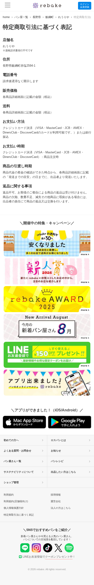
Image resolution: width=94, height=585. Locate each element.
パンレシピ (57, 461)
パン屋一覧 (21, 17)
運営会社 (56, 501)
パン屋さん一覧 (12, 461)
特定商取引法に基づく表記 (19, 514)
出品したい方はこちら (63, 471)
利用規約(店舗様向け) (16, 501)
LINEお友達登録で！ (49, 556)
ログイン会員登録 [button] (84, 5)
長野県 (37, 17)
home (6, 17)
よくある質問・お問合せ (17, 450)
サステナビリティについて (19, 471)
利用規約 (9, 494)
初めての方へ (11, 440)
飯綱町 (49, 17)
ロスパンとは (58, 440)
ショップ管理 (11, 482)
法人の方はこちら (61, 508)
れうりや (63, 17)
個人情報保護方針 (14, 508)
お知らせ (56, 450)
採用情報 (56, 494)
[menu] (7, 5)
